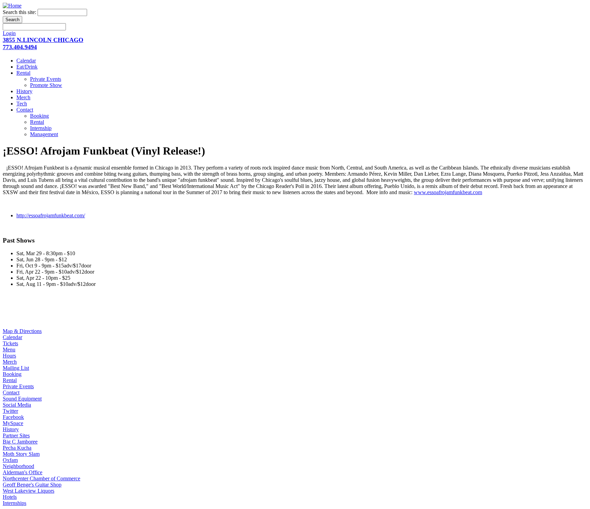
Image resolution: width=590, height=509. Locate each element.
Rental (23, 73)
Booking (39, 116)
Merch (23, 97)
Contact (24, 110)
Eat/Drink (27, 67)
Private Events (45, 79)
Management (44, 134)
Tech (21, 103)
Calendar (26, 60)
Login (9, 33)
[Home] (12, 6)
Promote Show (46, 85)
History (24, 91)
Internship (41, 128)
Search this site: (20, 12)
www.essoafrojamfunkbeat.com (448, 192)
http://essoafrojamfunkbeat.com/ (50, 215)
